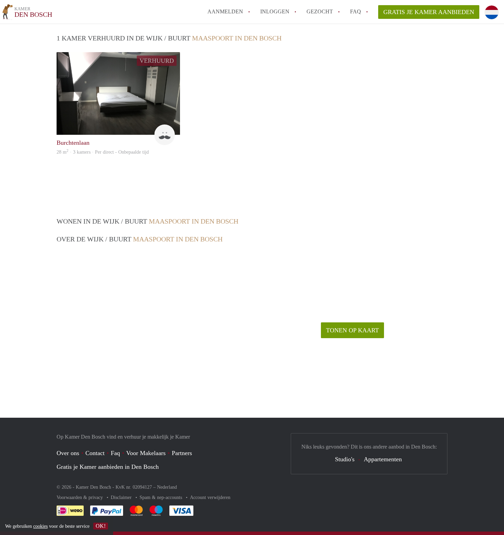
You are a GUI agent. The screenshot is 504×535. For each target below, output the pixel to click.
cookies (40, 526)
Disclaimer (122, 497)
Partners (182, 453)
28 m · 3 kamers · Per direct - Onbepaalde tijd (103, 152)
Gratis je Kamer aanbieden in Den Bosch (108, 466)
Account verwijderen (210, 497)
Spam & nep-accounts (161, 497)
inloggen (274, 11)
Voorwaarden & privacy (80, 497)
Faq (115, 453)
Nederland (167, 487)
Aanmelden (225, 11)
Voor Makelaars (146, 453)
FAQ (355, 11)
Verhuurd (157, 60)
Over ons (68, 453)
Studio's (345, 459)
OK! (101, 526)
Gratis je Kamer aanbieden (428, 12)
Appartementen (383, 459)
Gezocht (320, 11)
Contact (95, 453)
